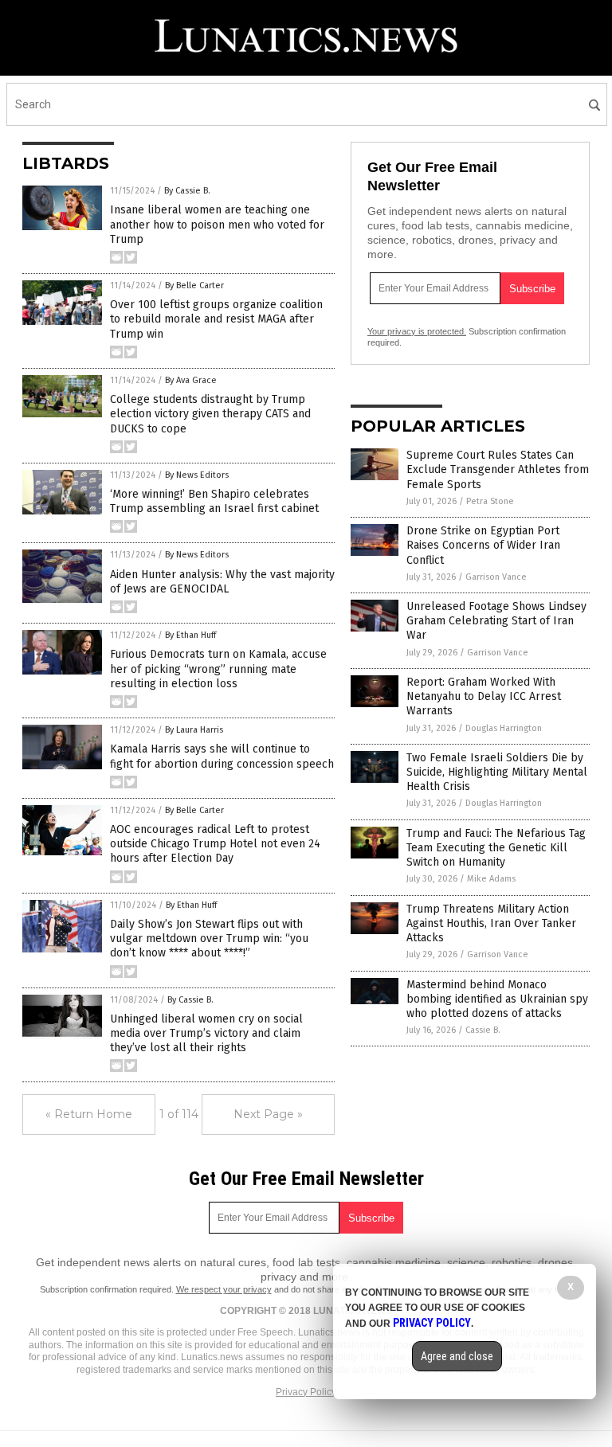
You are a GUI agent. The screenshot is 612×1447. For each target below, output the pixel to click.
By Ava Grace (191, 380)
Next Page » (268, 1114)
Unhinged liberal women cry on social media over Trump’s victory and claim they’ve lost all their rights (206, 1033)
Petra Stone (490, 501)
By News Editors (197, 475)
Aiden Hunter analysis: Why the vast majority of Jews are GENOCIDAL (222, 582)
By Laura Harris (194, 730)
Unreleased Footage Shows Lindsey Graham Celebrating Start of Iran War (496, 621)
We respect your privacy (224, 1289)
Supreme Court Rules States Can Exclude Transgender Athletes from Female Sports (497, 469)
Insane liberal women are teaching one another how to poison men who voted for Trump (217, 224)
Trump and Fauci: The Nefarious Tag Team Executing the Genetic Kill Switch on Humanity (496, 848)
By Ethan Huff (190, 635)
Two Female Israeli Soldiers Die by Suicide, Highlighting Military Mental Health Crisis (496, 772)
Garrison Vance (496, 577)
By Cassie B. (187, 191)
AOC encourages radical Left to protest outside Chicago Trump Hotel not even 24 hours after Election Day (215, 844)
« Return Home (88, 1114)
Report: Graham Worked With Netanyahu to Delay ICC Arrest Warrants (483, 696)
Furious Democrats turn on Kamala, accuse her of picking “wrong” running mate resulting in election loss (218, 668)
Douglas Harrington (503, 728)
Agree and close (457, 1356)
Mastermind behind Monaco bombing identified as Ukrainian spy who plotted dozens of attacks (497, 999)
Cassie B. (482, 1030)
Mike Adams (491, 879)
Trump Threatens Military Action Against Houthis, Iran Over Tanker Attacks (491, 923)
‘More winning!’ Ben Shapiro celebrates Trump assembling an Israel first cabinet (214, 501)
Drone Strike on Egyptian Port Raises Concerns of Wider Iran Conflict (483, 545)
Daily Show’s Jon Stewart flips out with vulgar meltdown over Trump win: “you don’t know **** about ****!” (209, 938)
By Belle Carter (194, 285)
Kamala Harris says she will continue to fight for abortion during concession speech (222, 756)
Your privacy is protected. (416, 331)
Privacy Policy (306, 1392)
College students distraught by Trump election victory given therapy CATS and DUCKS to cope (210, 414)
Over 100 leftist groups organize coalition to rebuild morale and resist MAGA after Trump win (216, 319)
